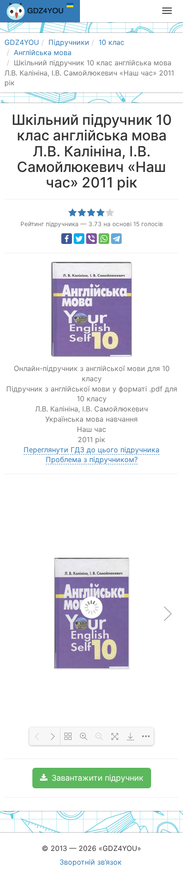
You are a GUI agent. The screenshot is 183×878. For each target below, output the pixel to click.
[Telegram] (116, 238)
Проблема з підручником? (92, 459)
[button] (91, 778)
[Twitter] (79, 238)
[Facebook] (66, 238)
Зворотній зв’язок (91, 862)
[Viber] (91, 238)
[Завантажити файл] (130, 736)
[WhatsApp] (104, 238)
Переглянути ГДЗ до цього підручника (91, 449)
